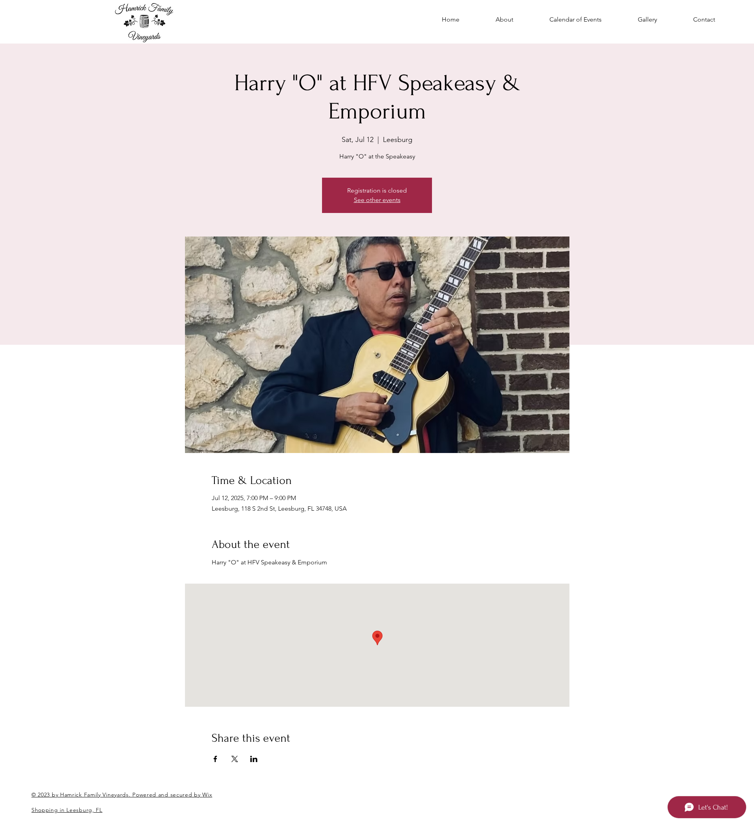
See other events (377, 200)
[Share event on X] (234, 759)
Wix (207, 794)
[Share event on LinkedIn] (254, 759)
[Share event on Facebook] (215, 759)
